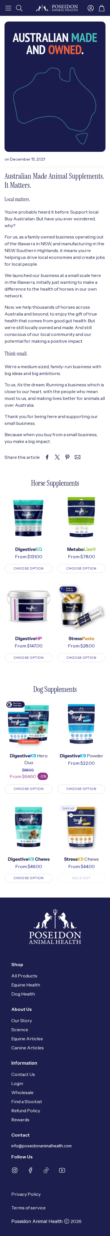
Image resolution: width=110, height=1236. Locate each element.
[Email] (77, 457)
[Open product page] (29, 517)
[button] (8, 8)
